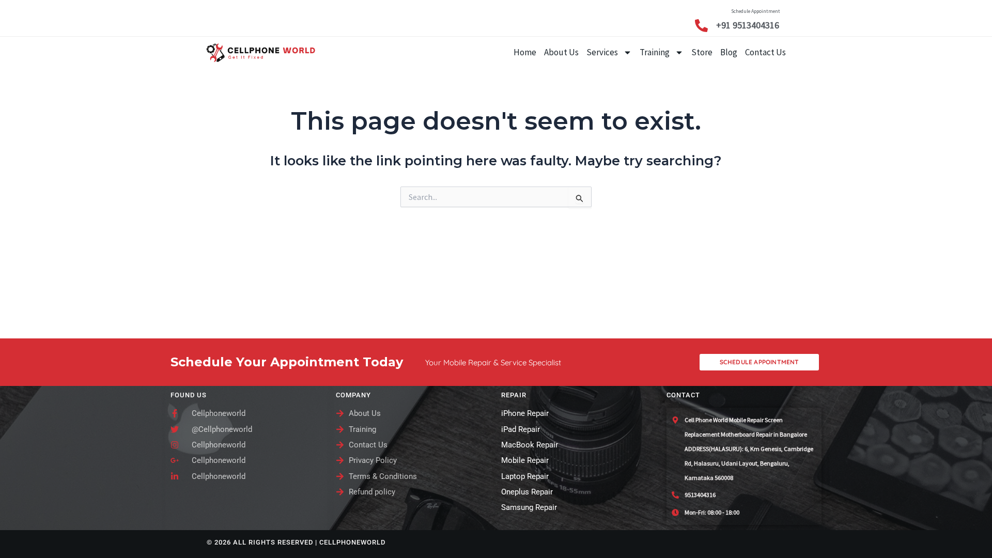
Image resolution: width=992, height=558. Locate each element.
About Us (561, 52)
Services (602, 52)
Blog (728, 52)
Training (655, 52)
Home (525, 52)
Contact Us (765, 52)
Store (701, 52)
